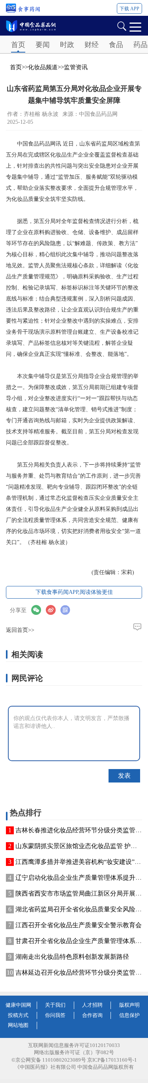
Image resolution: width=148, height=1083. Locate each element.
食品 (116, 45)
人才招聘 (92, 1005)
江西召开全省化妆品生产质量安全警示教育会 (78, 925)
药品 (140, 45)
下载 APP (129, 8)
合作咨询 (92, 1015)
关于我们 (55, 1005)
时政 (67, 45)
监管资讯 (76, 67)
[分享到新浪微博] (53, 610)
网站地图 (18, 1025)
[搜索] (121, 25)
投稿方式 (18, 1015)
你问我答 (55, 1015)
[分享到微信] (38, 610)
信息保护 (129, 1015)
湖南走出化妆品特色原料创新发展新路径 (72, 956)
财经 (91, 45)
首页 (18, 45)
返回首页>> (20, 630)
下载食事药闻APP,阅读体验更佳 (74, 592)
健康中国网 (18, 1005)
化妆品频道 (43, 67)
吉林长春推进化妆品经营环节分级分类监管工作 (81, 830)
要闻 (43, 45)
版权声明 (129, 1005)
